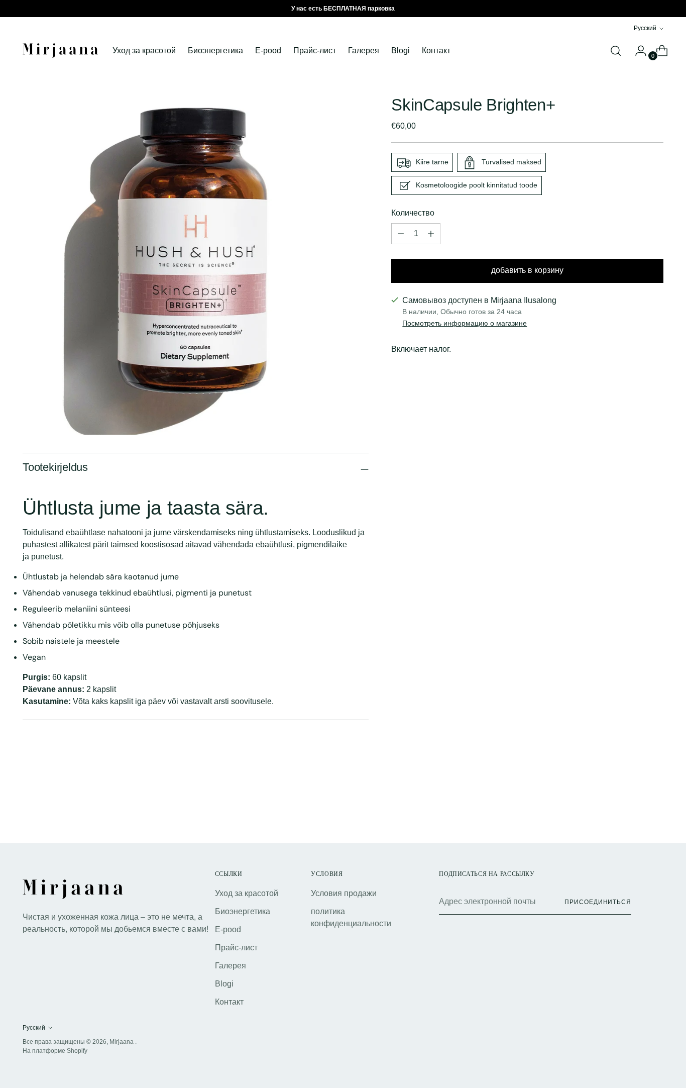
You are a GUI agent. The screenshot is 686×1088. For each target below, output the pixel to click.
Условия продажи (344, 893)
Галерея (230, 965)
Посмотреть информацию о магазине (464, 324)
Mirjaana (122, 1041)
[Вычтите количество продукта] (431, 234)
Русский (645, 28)
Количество (412, 213)
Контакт (229, 1002)
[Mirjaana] (60, 50)
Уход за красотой (246, 893)
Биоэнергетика (242, 911)
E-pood (228, 929)
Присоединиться (597, 902)
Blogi (224, 983)
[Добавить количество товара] (401, 234)
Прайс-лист (236, 947)
